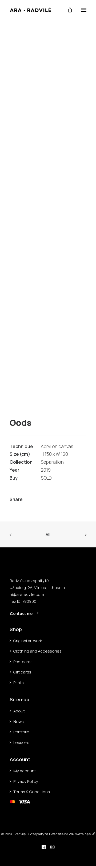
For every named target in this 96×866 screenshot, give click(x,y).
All (48, 534)
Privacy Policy (25, 781)
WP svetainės (80, 834)
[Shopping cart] (67, 9)
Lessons (21, 742)
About (19, 711)
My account (24, 771)
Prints (18, 682)
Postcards (23, 661)
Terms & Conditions (31, 791)
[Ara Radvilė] (30, 9)
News (18, 721)
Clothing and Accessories (37, 651)
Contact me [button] (21, 613)
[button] (83, 10)
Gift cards (22, 672)
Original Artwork (27, 641)
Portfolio (21, 732)
